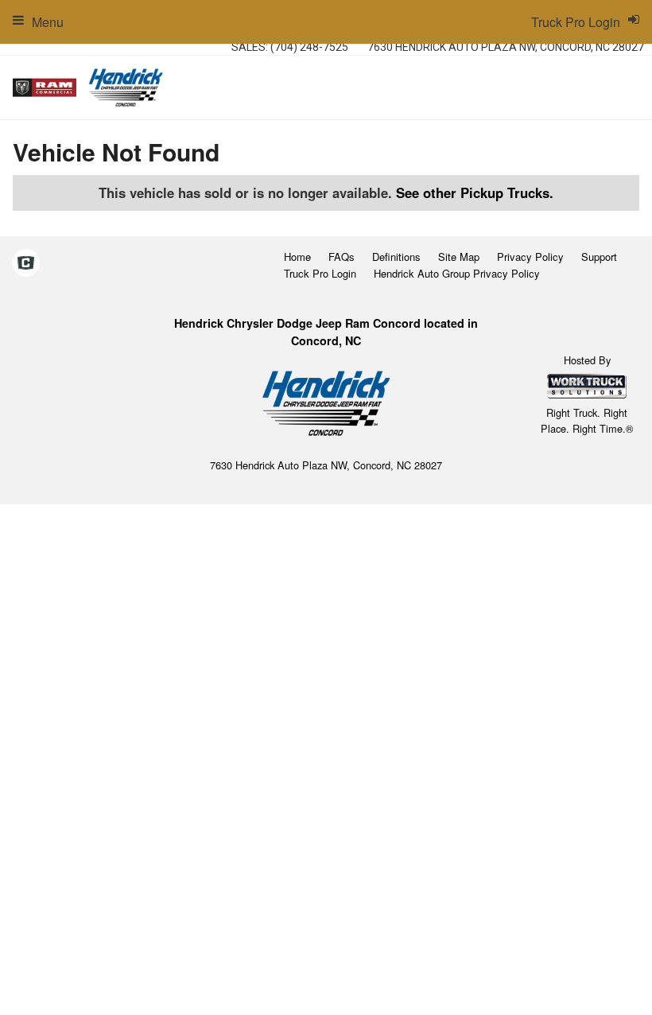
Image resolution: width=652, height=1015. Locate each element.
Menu (48, 22)
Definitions (396, 256)
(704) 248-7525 (309, 47)
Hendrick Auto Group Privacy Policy (457, 273)
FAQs (341, 256)
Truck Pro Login (320, 273)
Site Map (458, 256)
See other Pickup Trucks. (474, 192)
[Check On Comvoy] (26, 264)
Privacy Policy (530, 256)
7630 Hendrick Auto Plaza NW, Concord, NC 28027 (505, 47)
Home (297, 256)
